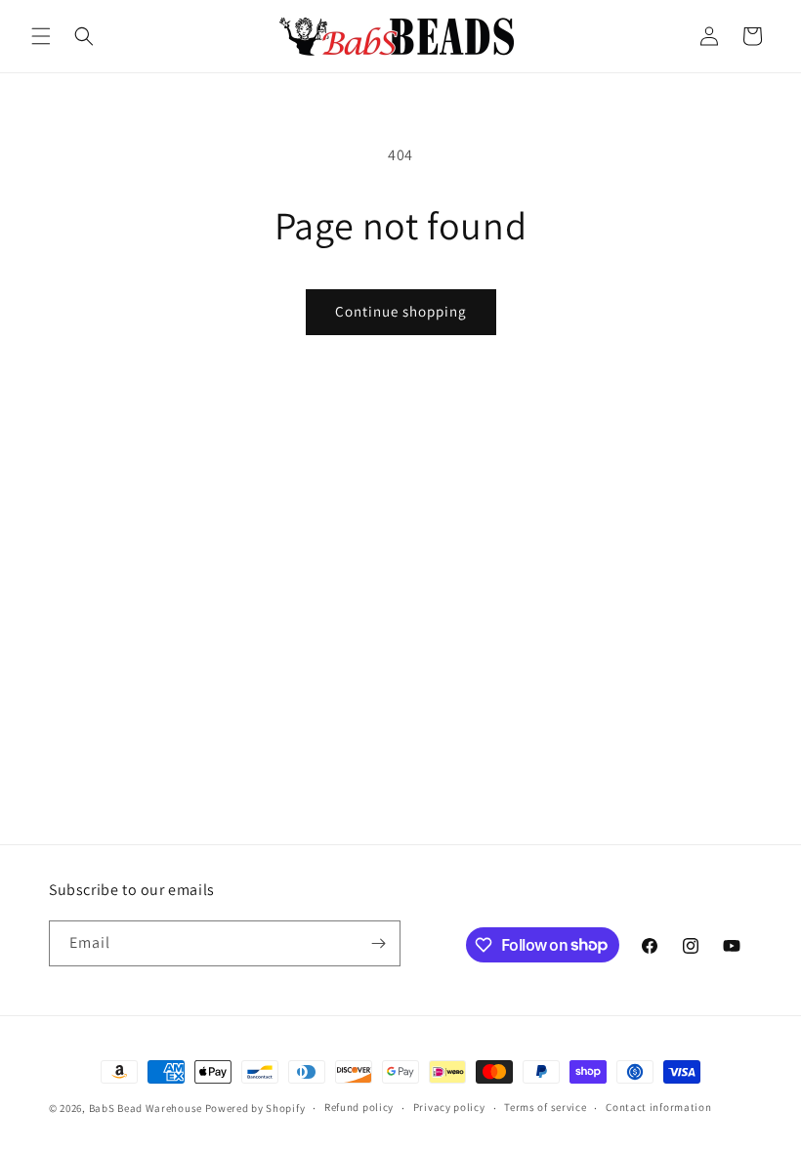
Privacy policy (449, 1107)
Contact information (658, 1107)
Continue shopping (401, 311)
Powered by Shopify (255, 1108)
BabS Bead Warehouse (145, 1108)
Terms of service (545, 1107)
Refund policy (359, 1107)
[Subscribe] (378, 943)
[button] (41, 36)
